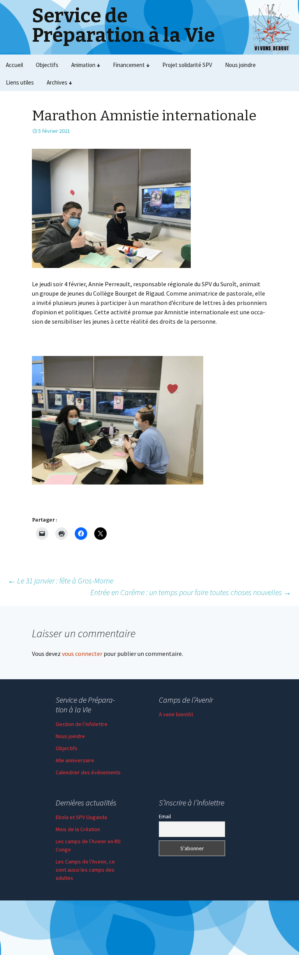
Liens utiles (20, 82)
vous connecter (82, 653)
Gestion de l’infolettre (81, 724)
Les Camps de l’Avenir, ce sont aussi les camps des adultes (85, 869)
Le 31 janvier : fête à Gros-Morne (60, 580)
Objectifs (47, 65)
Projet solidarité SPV (187, 65)
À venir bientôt (176, 714)
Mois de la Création (78, 829)
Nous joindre (240, 65)
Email (165, 816)
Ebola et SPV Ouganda (81, 817)
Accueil (14, 65)
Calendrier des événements (88, 772)
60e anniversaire (75, 760)
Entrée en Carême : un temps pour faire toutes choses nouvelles (190, 592)
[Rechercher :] (284, 82)
